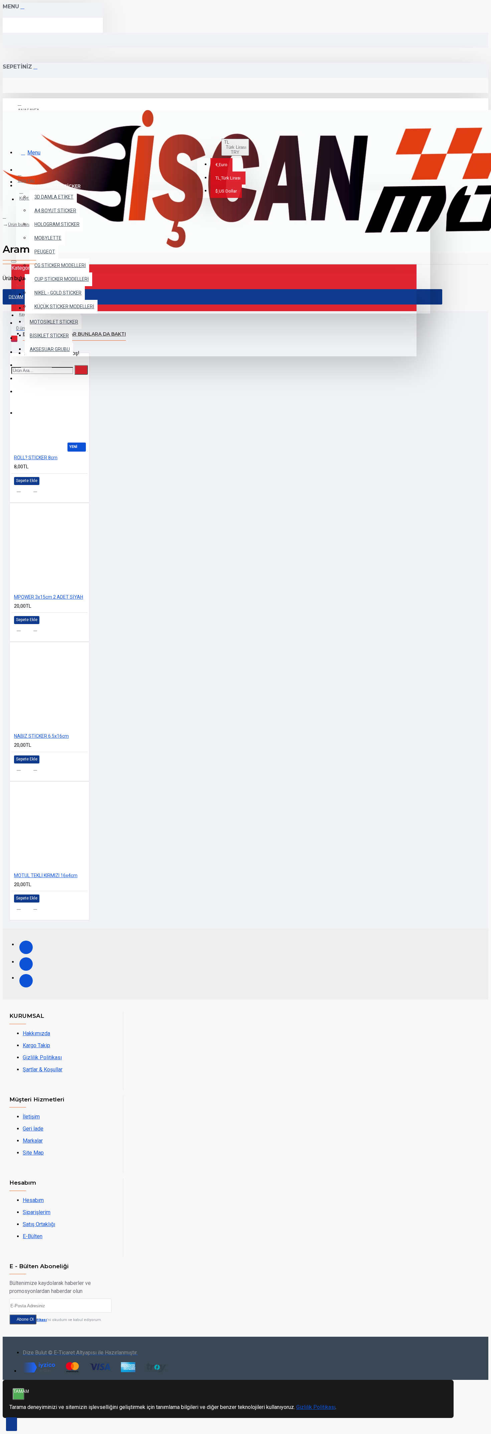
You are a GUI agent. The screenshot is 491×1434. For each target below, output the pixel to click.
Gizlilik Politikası (315, 1407)
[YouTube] (26, 980)
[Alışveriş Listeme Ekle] (22, 492)
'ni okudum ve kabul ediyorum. (59, 1320)
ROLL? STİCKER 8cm (35, 457)
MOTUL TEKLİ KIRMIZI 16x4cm (45, 875)
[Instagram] (26, 964)
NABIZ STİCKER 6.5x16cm (41, 736)
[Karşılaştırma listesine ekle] (39, 492)
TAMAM (18, 1391)
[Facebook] (26, 947)
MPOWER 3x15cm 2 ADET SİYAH (48, 597)
